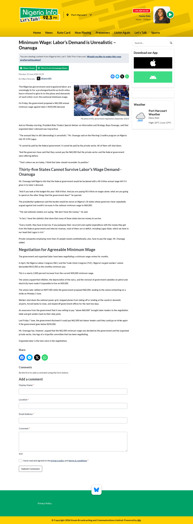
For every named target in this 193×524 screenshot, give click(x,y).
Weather (139, 104)
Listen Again (122, 32)
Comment (24, 428)
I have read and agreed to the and (55, 460)
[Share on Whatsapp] (127, 76)
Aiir (139, 520)
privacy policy (57, 460)
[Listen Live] (170, 15)
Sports (155, 32)
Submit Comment (30, 468)
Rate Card (63, 32)
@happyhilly (46, 78)
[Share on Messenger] (117, 76)
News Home (29, 68)
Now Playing (83, 32)
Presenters (103, 32)
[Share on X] (122, 76)
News (49, 32)
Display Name (26, 385)
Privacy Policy (45, 503)
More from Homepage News (54, 68)
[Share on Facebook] (113, 76)
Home (37, 32)
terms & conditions (78, 460)
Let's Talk (141, 32)
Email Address (26, 414)
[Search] (171, 43)
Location (24, 399)
